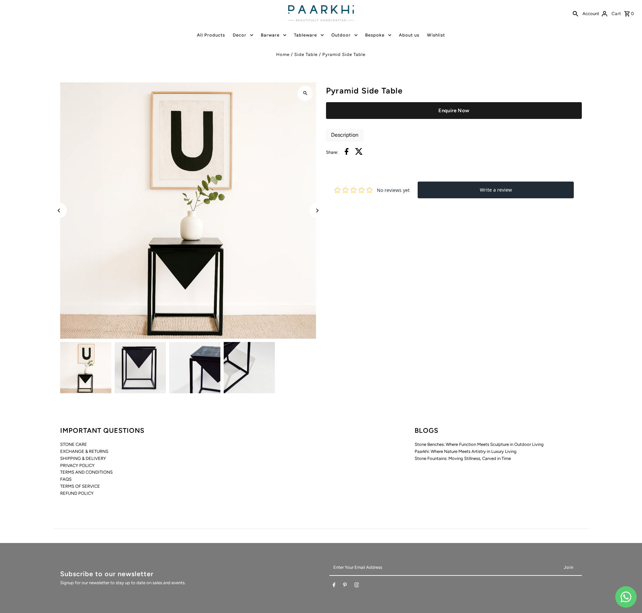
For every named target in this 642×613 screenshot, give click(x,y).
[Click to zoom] (305, 93)
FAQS (66, 479)
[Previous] (59, 210)
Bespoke (375, 35)
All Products (211, 35)
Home (283, 54)
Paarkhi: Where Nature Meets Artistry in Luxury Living (466, 451)
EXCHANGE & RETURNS (84, 451)
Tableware (305, 35)
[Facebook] (334, 586)
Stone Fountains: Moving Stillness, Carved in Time (463, 458)
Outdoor (341, 35)
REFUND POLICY (77, 493)
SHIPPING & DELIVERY (83, 458)
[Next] (316, 210)
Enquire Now (453, 111)
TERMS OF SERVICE (80, 486)
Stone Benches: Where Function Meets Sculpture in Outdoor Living (479, 444)
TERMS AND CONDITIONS (86, 472)
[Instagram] (356, 586)
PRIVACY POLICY (77, 465)
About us (409, 35)
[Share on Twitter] (359, 152)
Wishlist (436, 35)
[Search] (575, 13)
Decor (239, 35)
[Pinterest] (345, 586)
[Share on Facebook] (346, 152)
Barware (270, 35)
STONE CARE (73, 444)
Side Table (306, 54)
